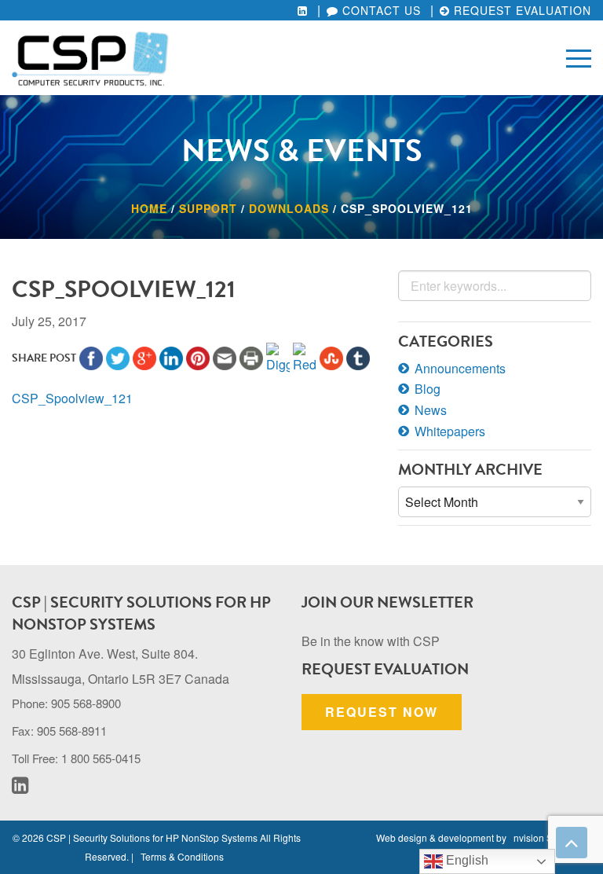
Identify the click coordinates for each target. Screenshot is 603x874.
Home (149, 208)
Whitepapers (450, 431)
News (431, 410)
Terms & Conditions (182, 856)
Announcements (460, 368)
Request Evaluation (520, 10)
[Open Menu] (578, 57)
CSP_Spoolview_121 (72, 398)
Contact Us (379, 10)
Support (208, 208)
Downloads (289, 208)
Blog (427, 389)
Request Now (381, 712)
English (465, 860)
